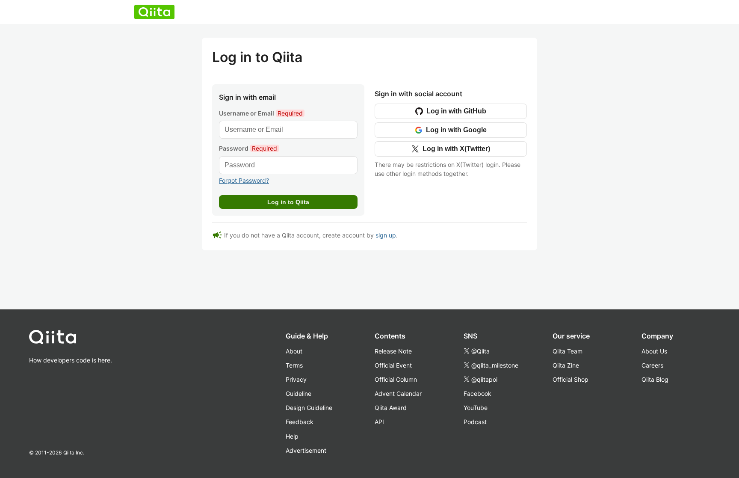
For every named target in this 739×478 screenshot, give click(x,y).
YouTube (476, 407)
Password (248, 148)
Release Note (393, 351)
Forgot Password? (244, 180)
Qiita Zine (566, 365)
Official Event (393, 365)
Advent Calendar (398, 393)
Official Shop (570, 379)
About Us (654, 351)
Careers (652, 365)
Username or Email (261, 113)
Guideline (298, 393)
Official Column (396, 379)
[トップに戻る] (70, 339)
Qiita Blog (654, 379)
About (294, 351)
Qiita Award (391, 407)
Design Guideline (309, 407)
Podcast (475, 421)
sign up (385, 235)
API (379, 421)
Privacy (296, 379)
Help (292, 436)
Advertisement (306, 450)
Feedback (299, 421)
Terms (294, 365)
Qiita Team (567, 351)
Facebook (477, 393)
